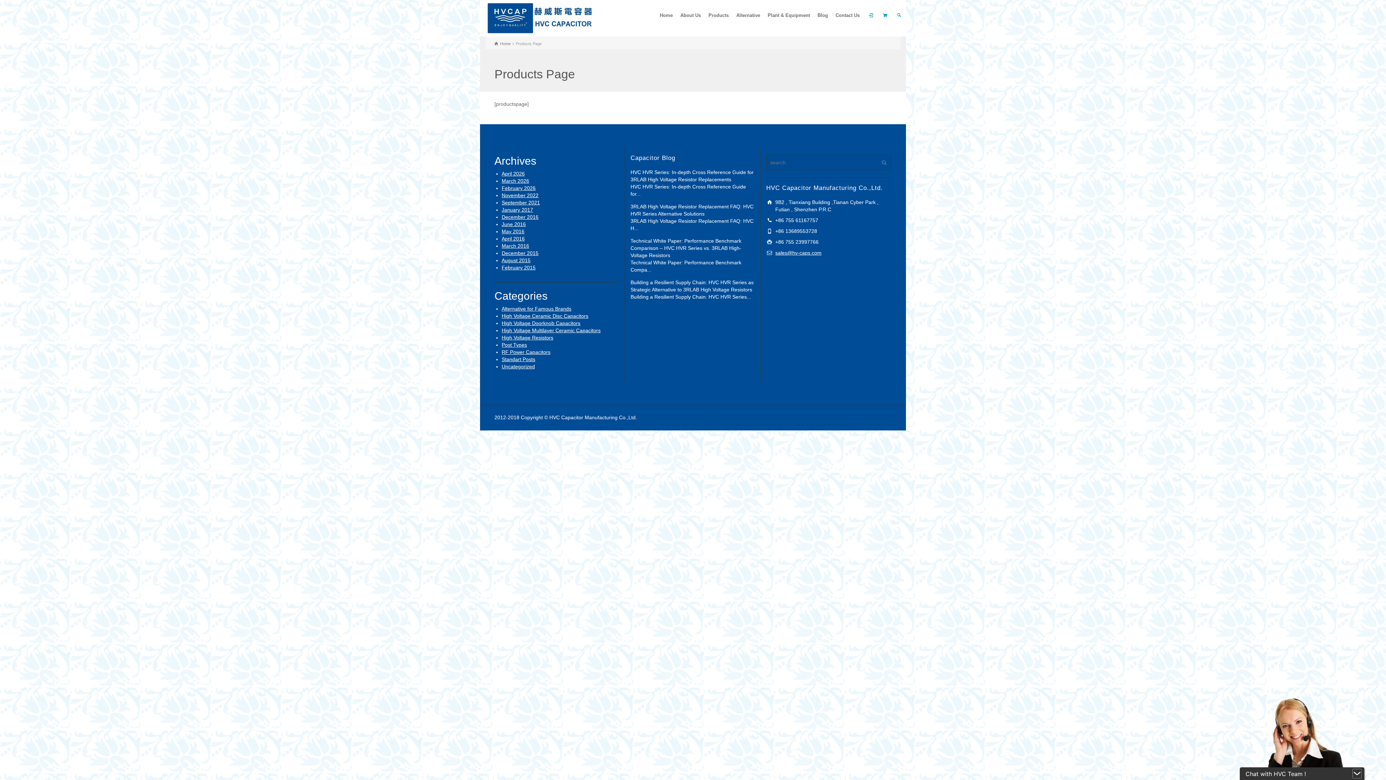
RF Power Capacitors (526, 352)
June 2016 (514, 224)
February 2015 (519, 267)
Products (719, 15)
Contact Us (848, 15)
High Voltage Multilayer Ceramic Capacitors (551, 330)
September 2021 (521, 202)
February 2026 (519, 188)
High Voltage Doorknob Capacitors (541, 323)
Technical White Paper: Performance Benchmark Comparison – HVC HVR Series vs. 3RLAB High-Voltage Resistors (686, 248)
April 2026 (513, 174)
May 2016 (513, 231)
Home (666, 15)
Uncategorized (518, 366)
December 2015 (520, 253)
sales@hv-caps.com (798, 253)
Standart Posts (518, 359)
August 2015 (516, 260)
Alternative (748, 15)
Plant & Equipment (789, 15)
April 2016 (513, 239)
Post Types (514, 345)
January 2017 (517, 210)
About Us (690, 15)
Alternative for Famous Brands (536, 309)
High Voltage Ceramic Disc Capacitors (545, 316)
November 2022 (520, 195)
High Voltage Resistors (527, 338)
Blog (823, 15)
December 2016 (520, 217)
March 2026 (515, 181)
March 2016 (515, 246)
